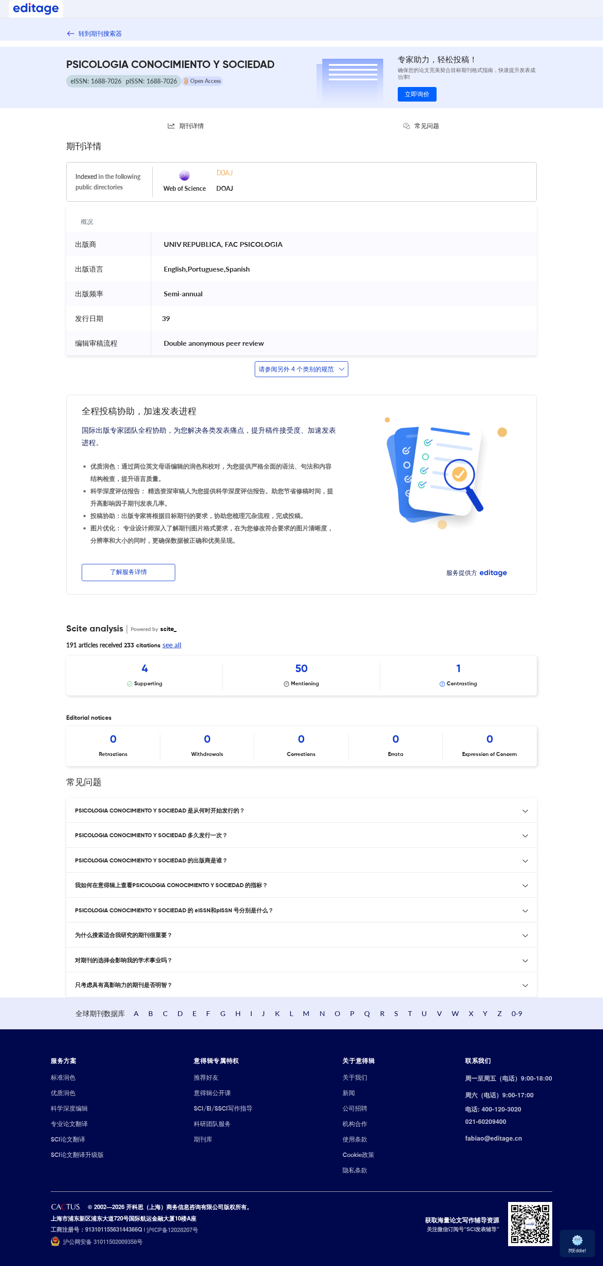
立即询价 (417, 94)
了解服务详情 (128, 572)
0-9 (517, 1013)
